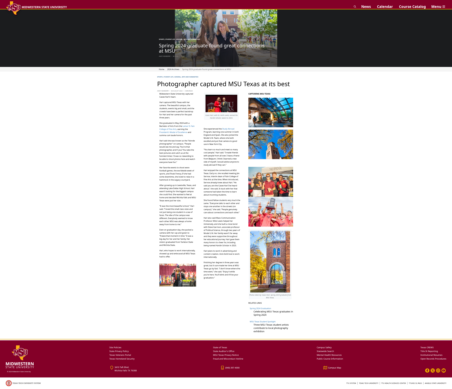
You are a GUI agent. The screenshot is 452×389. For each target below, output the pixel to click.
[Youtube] (443, 370)
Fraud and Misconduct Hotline (228, 358)
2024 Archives (173, 69)
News (366, 6)
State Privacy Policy (119, 351)
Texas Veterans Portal (120, 355)
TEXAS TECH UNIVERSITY (368, 383)
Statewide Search (325, 351)
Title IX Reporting (429, 351)
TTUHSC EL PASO (415, 383)
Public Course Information (330, 358)
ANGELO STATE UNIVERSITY (435, 383)
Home (161, 69)
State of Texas (220, 347)
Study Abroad (228, 129)
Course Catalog (412, 6)
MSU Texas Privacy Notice (226, 355)
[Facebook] (427, 370)
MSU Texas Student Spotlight (263, 321)
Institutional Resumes (431, 355)
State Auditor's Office (223, 351)
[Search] (355, 6)
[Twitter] (432, 370)
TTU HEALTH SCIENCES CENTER (393, 383)
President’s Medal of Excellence (173, 132)
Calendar (385, 6)
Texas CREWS (427, 347)
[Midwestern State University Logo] (56, 356)
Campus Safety (324, 347)
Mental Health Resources (329, 355)
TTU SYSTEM (351, 383)
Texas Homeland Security (122, 358)
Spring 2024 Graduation (260, 308)
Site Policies (115, 347)
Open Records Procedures (433, 358)
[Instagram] (438, 370)
